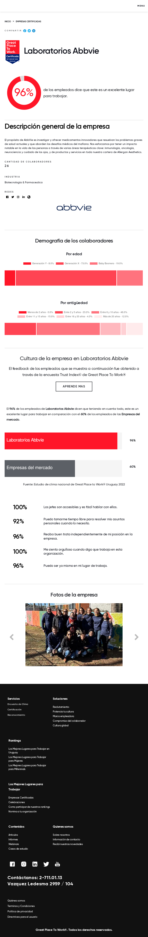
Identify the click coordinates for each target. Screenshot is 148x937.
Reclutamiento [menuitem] (61, 706)
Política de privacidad (20, 911)
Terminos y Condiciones (21, 906)
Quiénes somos (16, 900)
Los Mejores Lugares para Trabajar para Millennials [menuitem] (27, 767)
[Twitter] (29, 31)
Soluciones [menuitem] (60, 698)
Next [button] (137, 637)
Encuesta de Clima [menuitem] (18, 704)
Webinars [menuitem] (13, 844)
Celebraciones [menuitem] (16, 802)
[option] (74, 634)
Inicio (8, 21)
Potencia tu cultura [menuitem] (63, 711)
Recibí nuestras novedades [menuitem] (68, 844)
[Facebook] (25, 31)
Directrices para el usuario (22, 916)
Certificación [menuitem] (15, 709)
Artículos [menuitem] (13, 834)
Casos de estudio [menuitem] (18, 848)
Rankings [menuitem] (14, 740)
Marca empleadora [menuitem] (63, 716)
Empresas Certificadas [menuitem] (21, 797)
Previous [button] (11, 637)
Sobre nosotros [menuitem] (61, 834)
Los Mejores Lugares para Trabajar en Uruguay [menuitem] (28, 750)
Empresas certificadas (28, 21)
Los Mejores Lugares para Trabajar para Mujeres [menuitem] (27, 759)
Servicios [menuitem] (14, 698)
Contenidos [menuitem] (16, 826)
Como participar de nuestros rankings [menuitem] (29, 806)
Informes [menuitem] (13, 839)
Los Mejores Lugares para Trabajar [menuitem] (25, 786)
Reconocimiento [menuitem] (16, 715)
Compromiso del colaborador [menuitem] (69, 720)
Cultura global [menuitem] (61, 725)
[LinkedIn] (33, 31)
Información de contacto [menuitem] (66, 839)
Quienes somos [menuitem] (63, 826)
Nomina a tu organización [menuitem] (22, 811)
